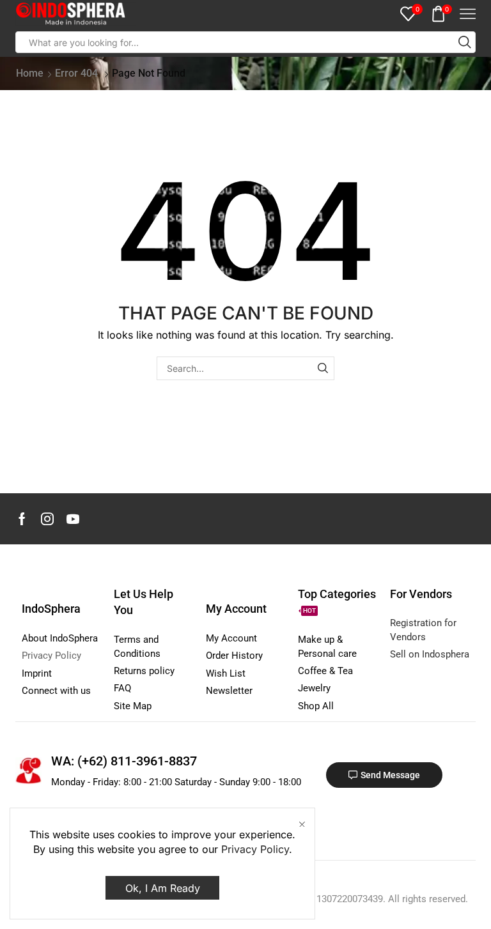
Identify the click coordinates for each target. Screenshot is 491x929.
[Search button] (465, 42)
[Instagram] (47, 518)
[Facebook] (22, 518)
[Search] (322, 368)
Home (29, 73)
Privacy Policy (255, 849)
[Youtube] (72, 518)
